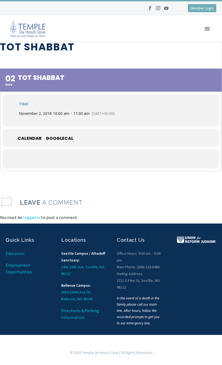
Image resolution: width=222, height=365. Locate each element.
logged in (31, 217)
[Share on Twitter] (104, 159)
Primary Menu (207, 29)
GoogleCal (59, 138)
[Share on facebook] (90, 159)
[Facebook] (150, 10)
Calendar (30, 138)
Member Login (202, 8)
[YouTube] (166, 10)
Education (15, 253)
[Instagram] (158, 10)
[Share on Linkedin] (118, 159)
